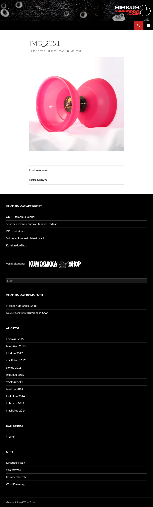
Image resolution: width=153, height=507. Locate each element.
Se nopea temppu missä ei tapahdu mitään (31, 224)
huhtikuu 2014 (15, 403)
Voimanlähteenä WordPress (20, 502)
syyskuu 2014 (14, 381)
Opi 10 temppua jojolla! (20, 216)
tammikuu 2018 (16, 346)
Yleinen (10, 436)
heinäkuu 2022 (15, 339)
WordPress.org (15, 484)
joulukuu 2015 (15, 374)
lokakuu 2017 (14, 353)
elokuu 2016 (13, 367)
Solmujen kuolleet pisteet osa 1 (25, 238)
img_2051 (75, 51)
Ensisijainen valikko (148, 25)
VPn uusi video (15, 231)
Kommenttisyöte (16, 477)
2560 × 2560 (57, 51)
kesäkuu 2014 (14, 389)
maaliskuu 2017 (16, 360)
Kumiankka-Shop (16, 245)
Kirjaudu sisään (15, 462)
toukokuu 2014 (15, 396)
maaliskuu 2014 (16, 410)
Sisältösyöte (13, 469)
